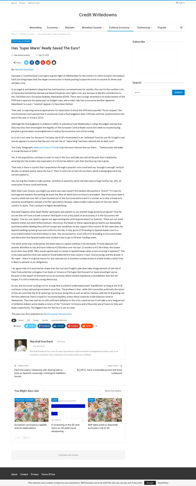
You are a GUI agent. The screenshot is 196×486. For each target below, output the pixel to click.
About (14, 3)
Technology (143, 27)
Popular (162, 27)
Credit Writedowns (98, 14)
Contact (24, 474)
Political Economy (119, 27)
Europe (36, 320)
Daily (54, 400)
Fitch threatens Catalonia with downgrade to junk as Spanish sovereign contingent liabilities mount (40, 373)
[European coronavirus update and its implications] (32, 410)
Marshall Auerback (24, 69)
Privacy (22, 3)
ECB (28, 320)
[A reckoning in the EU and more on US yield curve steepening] (68, 410)
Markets (69, 27)
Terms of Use (34, 3)
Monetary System (92, 27)
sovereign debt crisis (59, 320)
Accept (150, 482)
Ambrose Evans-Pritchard (47, 147)
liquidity (45, 320)
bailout (21, 320)
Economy (52, 27)
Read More (163, 483)
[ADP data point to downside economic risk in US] (105, 410)
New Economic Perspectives (57, 313)
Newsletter (36, 27)
